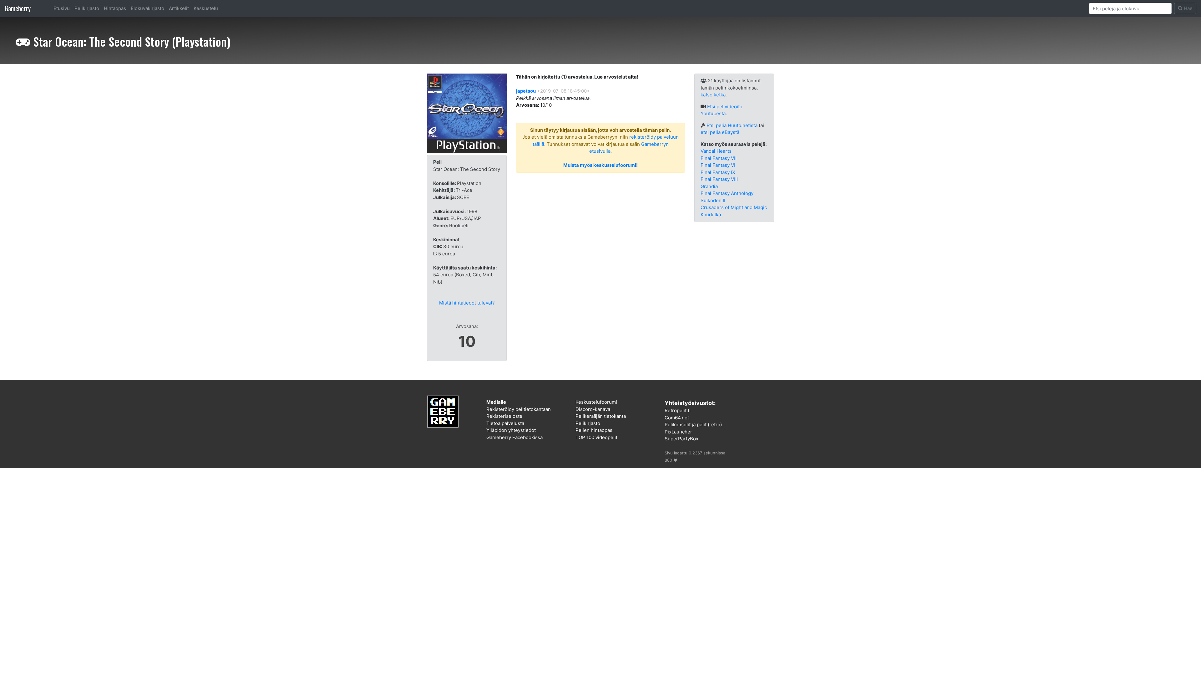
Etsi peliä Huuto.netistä (732, 125)
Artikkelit (179, 8)
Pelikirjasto (86, 8)
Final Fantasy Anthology (727, 193)
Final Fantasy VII (719, 158)
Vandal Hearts (716, 151)
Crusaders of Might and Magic (734, 207)
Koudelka (711, 215)
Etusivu (61, 8)
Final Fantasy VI (718, 165)
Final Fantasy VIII (719, 179)
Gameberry (18, 8)
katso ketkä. (714, 95)
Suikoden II (713, 200)
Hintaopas (115, 8)
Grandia (709, 186)
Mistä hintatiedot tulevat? (467, 303)
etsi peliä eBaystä (720, 132)
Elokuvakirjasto (147, 8)
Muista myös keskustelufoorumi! (600, 165)
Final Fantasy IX (718, 172)
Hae (1188, 8)
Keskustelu (206, 8)
